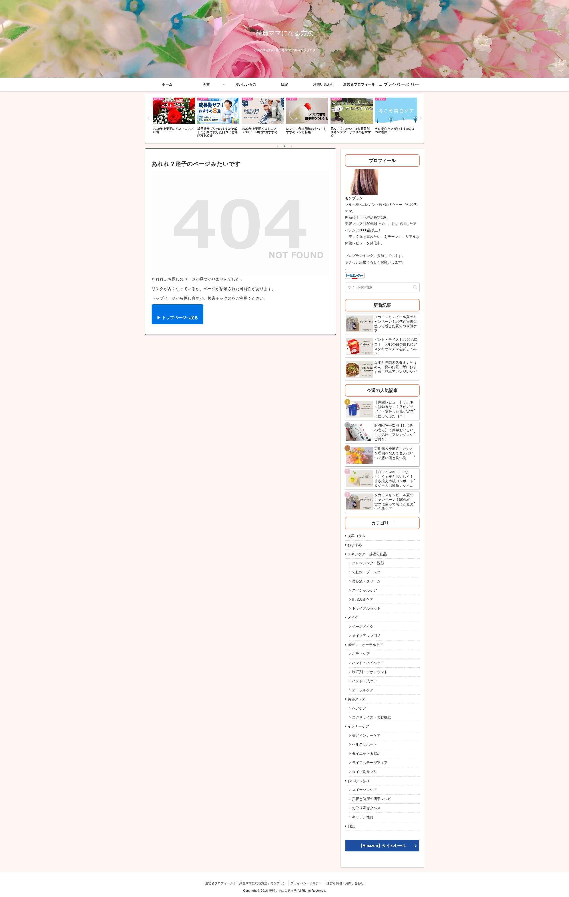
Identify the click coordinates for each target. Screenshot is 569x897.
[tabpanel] (174, 118)
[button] (415, 287)
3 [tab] (291, 146)
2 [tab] (284, 146)
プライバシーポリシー (306, 883)
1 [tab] (278, 146)
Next (421, 118)
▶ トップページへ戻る (177, 317)
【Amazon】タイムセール (382, 845)
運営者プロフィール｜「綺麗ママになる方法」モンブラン (245, 883)
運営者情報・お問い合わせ (345, 883)
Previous (148, 118)
